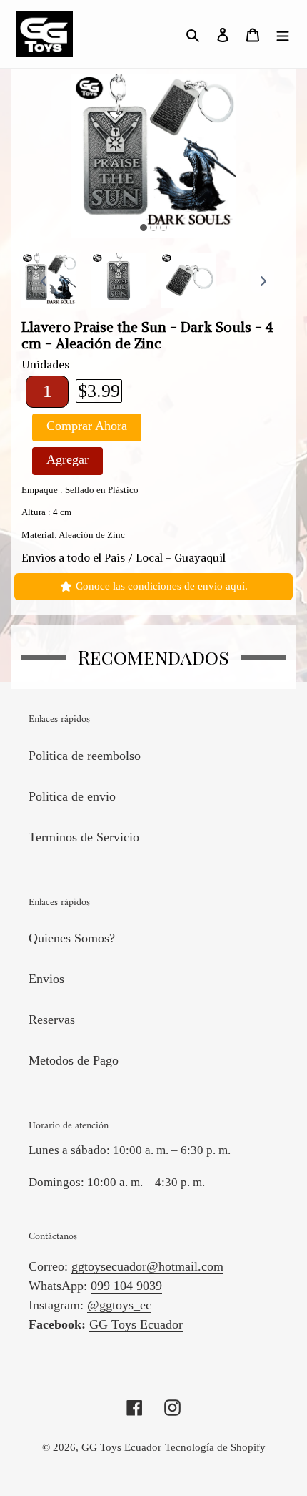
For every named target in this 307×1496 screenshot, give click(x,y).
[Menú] (283, 34)
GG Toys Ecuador (136, 1324)
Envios (46, 979)
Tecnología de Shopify (215, 1447)
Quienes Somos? (72, 938)
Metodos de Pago (74, 1060)
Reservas (52, 1019)
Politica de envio (72, 796)
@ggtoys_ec (119, 1305)
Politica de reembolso (85, 755)
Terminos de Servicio (84, 837)
